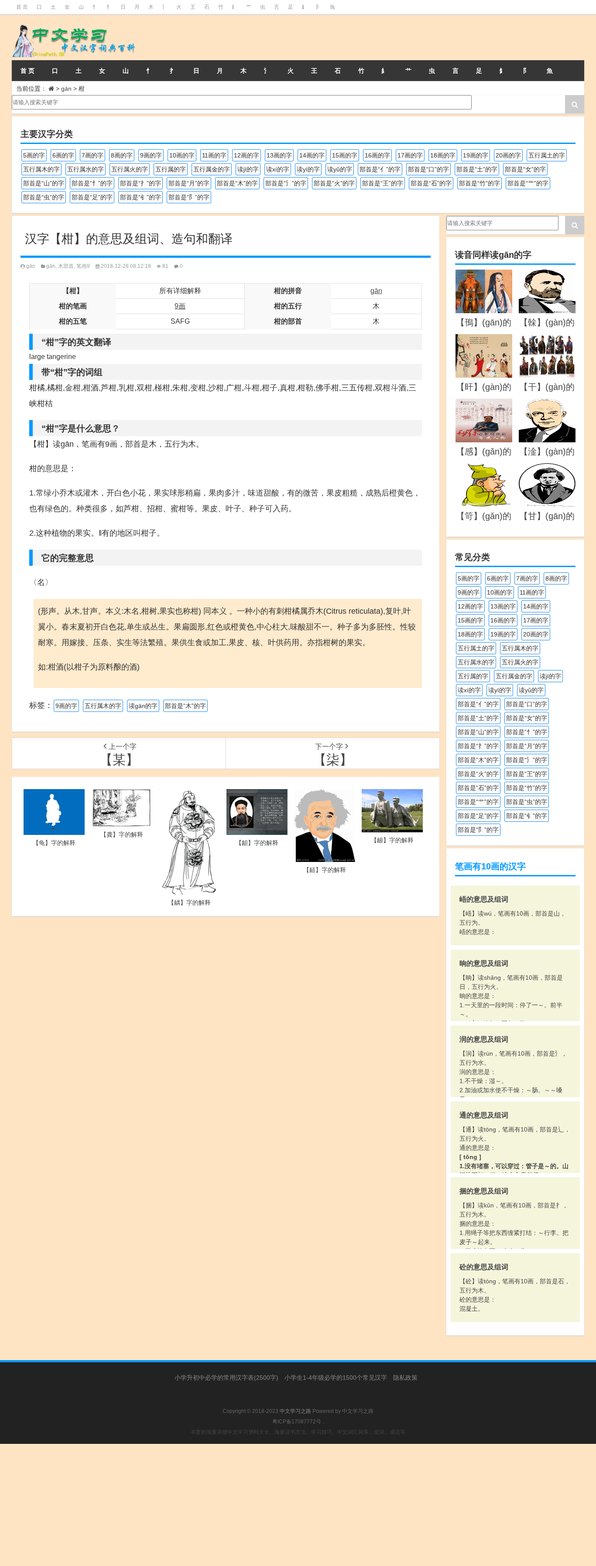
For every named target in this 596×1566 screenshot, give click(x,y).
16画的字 (377, 155)
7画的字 (92, 155)
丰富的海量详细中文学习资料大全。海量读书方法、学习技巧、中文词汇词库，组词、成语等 (298, 1432)
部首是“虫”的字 (43, 197)
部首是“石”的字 (431, 183)
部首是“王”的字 (382, 183)
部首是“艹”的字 (527, 183)
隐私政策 (405, 1377)
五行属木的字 (41, 169)
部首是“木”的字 (237, 183)
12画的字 (246, 155)
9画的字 (151, 155)
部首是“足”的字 (92, 197)
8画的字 (122, 155)
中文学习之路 (357, 1411)
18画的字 (443, 155)
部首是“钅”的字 (140, 197)
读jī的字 (248, 169)
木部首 (66, 266)
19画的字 (475, 155)
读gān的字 (143, 705)
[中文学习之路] (101, 37)
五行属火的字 (129, 169)
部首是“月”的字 (188, 183)
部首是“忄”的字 (92, 183)
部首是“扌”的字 (140, 183)
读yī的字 (308, 169)
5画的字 (34, 155)
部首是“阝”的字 (188, 197)
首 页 (22, 7)
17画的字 (410, 155)
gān (66, 88)
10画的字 (182, 155)
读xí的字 (277, 169)
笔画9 (83, 266)
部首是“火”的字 (334, 183)
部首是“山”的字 (43, 183)
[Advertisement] (262, 1505)
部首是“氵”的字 (285, 183)
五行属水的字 (85, 169)
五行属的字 (170, 169)
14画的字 (312, 155)
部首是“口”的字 (428, 169)
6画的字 (63, 155)
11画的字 (214, 155)
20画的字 (508, 155)
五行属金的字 (211, 169)
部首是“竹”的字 (479, 183)
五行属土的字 (546, 155)
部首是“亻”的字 (380, 169)
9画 (180, 306)
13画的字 (279, 155)
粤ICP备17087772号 (296, 1422)
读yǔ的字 (339, 169)
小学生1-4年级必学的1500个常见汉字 (335, 1377)
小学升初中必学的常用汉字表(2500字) (226, 1377)
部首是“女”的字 (525, 169)
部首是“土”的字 (476, 169)
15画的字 (344, 155)
